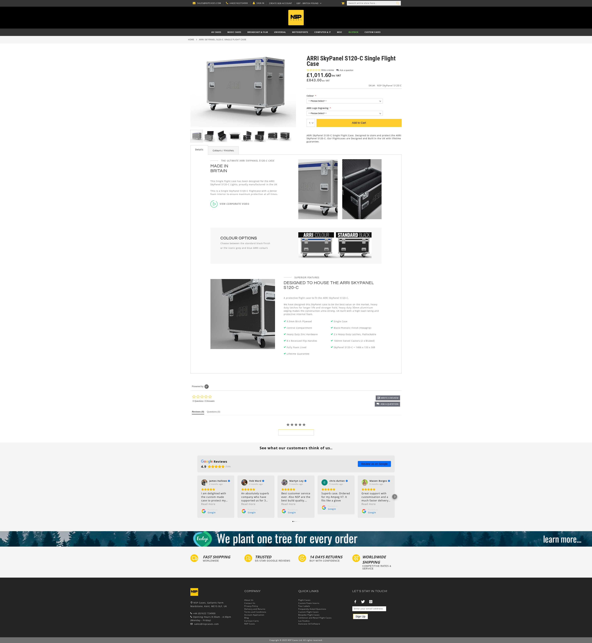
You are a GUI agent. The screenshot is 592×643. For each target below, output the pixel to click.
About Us (248, 600)
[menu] (296, 32)
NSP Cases (249, 623)
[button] (309, 3)
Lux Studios (304, 621)
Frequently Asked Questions (312, 609)
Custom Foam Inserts (308, 603)
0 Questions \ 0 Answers (204, 401)
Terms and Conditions (255, 612)
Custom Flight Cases (308, 612)
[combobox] (374, 3)
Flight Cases (304, 600)
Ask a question (346, 70)
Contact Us (249, 603)
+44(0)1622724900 (238, 3)
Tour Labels (304, 606)
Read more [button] (208, 504)
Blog (246, 617)
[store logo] (296, 17)
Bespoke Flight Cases (309, 615)
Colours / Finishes (223, 150)
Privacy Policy (251, 606)
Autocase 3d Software (309, 623)
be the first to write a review (296, 432)
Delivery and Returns (254, 609)
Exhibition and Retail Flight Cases (315, 617)
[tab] (199, 150)
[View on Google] (204, 482)
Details (199, 149)
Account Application (254, 615)
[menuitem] (216, 32)
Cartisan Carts (251, 621)
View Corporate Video (234, 203)
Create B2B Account (280, 3)
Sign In (260, 3)
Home (191, 40)
